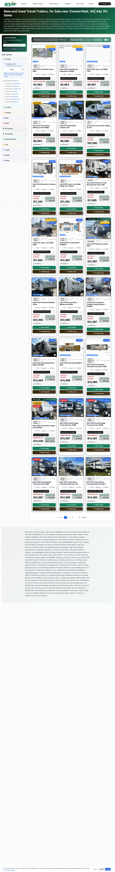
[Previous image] (33, 110)
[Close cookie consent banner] (112, 869)
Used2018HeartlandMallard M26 (71, 364)
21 (79, 517)
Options (95, 869)
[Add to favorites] (55, 61)
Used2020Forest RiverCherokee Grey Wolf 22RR (97, 365)
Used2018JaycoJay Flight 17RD (97, 70)
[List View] (108, 40)
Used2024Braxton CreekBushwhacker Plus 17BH (96, 184)
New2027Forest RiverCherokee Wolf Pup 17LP (69, 483)
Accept (108, 869)
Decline (102, 869)
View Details (45, 92)
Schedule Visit (105, 4)
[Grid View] (106, 40)
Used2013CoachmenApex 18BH (43, 70)
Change (12, 69)
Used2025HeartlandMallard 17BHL (44, 303)
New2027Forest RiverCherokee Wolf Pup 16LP (96, 483)
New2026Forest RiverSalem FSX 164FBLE (44, 427)
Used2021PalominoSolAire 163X (97, 245)
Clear (23, 69)
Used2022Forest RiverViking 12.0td (98, 127)
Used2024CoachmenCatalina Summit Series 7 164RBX (96, 304)
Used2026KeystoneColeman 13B (44, 185)
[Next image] (54, 110)
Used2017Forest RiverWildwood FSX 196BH (41, 127)
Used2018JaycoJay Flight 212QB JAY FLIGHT (70, 185)
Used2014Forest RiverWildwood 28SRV (68, 303)
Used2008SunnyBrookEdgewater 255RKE (69, 70)
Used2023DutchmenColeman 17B (68, 127)
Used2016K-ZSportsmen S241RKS (69, 244)
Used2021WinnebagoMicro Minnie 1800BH (44, 364)
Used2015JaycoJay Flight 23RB (43, 244)
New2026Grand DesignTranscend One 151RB (69, 424)
